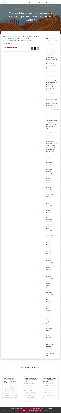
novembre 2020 (49, 230)
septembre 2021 (49, 223)
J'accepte (23, 410)
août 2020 (48, 237)
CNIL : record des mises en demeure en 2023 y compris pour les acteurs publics (51, 130)
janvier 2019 (48, 271)
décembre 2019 (49, 255)
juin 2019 (48, 264)
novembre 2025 (49, 164)
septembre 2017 (49, 294)
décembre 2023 (49, 189)
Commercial (48, 326)
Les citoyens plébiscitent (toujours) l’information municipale (51, 88)
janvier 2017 (48, 308)
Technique (48, 351)
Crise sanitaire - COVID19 (12, 47)
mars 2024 (48, 182)
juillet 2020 (48, 239)
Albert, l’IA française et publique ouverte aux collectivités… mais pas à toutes (52, 109)
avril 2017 (48, 303)
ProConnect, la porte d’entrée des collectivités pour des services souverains (52, 71)
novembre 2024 (49, 169)
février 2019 (48, 269)
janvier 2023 (48, 203)
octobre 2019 (48, 260)
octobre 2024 (48, 171)
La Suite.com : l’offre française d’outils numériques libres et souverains (51, 40)
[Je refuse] (59, 410)
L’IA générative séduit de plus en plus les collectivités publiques (51, 94)
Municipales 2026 (49, 344)
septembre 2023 (49, 194)
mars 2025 (48, 166)
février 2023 (48, 201)
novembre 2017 (49, 292)
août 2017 (48, 296)
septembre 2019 (49, 262)
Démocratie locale (49, 332)
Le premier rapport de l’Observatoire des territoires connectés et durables (51, 143)
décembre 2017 (49, 290)
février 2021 (48, 226)
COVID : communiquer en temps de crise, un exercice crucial (30, 379)
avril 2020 (48, 246)
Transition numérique (50, 353)
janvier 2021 (48, 228)
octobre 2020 (48, 233)
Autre (47, 321)
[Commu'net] (6, 2)
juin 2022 (48, 210)
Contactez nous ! (51, 2)
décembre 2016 (49, 310)
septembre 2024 (49, 173)
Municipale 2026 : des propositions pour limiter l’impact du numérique (51, 65)
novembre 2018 (49, 274)
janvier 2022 (48, 217)
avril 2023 (48, 196)
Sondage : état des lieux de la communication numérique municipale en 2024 (51, 149)
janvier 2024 (48, 187)
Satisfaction (48, 346)
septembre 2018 (49, 278)
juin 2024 (48, 178)
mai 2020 (48, 244)
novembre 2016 (49, 312)
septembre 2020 (49, 235)
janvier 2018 (48, 287)
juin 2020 (48, 242)
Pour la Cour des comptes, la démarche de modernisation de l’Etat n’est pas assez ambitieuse (52, 136)
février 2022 (48, 214)
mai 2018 (48, 283)
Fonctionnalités (33, 2)
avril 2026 (48, 160)
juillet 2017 (48, 299)
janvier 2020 (48, 253)
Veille (47, 355)
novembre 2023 (49, 191)
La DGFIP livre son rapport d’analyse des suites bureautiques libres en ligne (51, 78)
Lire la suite (12, 398)
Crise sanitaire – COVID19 (51, 328)
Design (47, 335)
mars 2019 (48, 267)
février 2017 (48, 306)
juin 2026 (48, 157)
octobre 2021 (48, 221)
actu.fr (10, 43)
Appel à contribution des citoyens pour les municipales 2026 (51, 59)
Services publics (49, 348)
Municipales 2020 (49, 342)
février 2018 (48, 285)
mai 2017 (48, 301)
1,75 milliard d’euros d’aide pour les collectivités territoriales (49, 379)
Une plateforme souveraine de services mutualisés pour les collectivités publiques (52, 53)
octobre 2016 (48, 315)
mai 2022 (48, 212)
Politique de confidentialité (35, 410)
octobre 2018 (48, 276)
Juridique (48, 339)
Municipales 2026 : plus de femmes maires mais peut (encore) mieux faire (51, 46)
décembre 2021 (49, 219)
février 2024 (48, 185)
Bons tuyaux (48, 323)
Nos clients (42, 2)
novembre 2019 (49, 258)
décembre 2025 (49, 162)
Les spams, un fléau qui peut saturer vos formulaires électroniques (51, 115)
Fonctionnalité (49, 337)
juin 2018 (48, 280)
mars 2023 (48, 198)
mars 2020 (48, 249)
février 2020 (48, 251)
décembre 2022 (49, 205)
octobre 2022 (48, 207)
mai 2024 (48, 180)
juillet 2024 (48, 176)
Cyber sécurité (49, 330)
